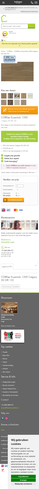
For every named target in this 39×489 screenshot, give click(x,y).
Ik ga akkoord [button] (23, 476)
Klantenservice (5, 240)
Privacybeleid (5, 436)
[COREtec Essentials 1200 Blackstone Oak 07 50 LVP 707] (10, 96)
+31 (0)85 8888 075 (11, 7)
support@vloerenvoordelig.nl (9, 407)
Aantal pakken (8, 189)
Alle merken (6, 372)
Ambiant (5, 368)
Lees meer (4, 127)
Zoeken (31, 26)
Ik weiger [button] (23, 480)
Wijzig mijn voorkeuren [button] (23, 484)
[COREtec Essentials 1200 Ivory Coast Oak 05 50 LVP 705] (17, 103)
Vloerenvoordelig (8, 365)
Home (3, 51)
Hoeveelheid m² (8, 186)
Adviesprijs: (7, 193)
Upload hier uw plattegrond (21, 110)
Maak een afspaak (6, 326)
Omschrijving (6, 287)
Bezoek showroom (8, 385)
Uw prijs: (7, 195)
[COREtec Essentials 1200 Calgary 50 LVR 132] (17, 72)
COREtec (10, 51)
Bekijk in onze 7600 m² (21, 167)
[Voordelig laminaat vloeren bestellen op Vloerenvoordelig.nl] (4, 18)
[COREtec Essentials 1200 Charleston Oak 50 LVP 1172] (30, 96)
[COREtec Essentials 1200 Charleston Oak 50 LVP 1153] (23, 96)
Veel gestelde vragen (7, 242)
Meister (5, 359)
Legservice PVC (7, 267)
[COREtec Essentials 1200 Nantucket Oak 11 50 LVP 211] (23, 103)
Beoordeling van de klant (10, 395)
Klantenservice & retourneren (29, 11)
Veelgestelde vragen (9, 382)
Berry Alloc (6, 355)
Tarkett (5, 362)
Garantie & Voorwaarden (10, 392)
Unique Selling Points (9, 389)
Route (13, 326)
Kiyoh (2, 430)
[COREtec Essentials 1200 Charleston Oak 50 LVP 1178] (3, 103)
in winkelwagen (15, 200)
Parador (5, 352)
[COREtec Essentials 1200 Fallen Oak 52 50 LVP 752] (10, 103)
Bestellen (16, 287)
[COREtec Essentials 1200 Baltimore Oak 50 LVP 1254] (3, 96)
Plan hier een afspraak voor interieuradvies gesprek (19, 43)
